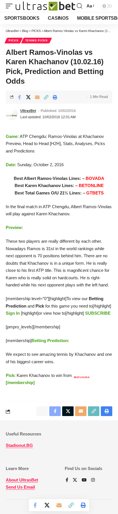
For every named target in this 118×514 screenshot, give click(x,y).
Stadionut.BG (19, 445)
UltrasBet (28, 111)
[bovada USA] (9, 411)
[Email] (37, 97)
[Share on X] (28, 97)
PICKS (14, 40)
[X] (75, 480)
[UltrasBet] (45, 6)
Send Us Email (20, 487)
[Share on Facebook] (19, 97)
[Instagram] (93, 480)
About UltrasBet (22, 479)
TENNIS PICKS (36, 40)
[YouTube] (84, 480)
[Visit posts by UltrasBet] (12, 114)
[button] (10, 6)
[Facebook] (67, 480)
